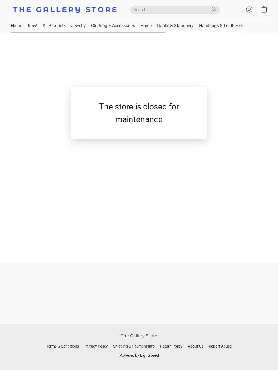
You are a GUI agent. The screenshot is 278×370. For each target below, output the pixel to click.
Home (16, 25)
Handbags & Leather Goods (225, 25)
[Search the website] (214, 9)
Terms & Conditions (62, 346)
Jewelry (78, 25)
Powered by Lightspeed (139, 355)
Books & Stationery (175, 25)
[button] (65, 9)
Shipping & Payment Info (134, 346)
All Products (54, 25)
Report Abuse (220, 346)
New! (32, 25)
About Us (195, 346)
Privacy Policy (96, 346)
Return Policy (171, 346)
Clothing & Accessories (113, 25)
